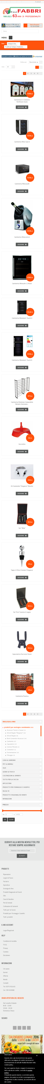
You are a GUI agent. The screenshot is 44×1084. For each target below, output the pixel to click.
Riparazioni (7, 799)
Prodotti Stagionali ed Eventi (15, 795)
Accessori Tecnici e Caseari (16, 730)
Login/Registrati (8, 930)
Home (3, 43)
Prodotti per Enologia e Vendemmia (14, 47)
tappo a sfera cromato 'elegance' (22, 570)
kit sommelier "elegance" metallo (22, 486)
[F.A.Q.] (4, 2)
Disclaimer (6, 955)
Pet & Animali (8, 764)
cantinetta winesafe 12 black (22, 283)
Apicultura (7, 783)
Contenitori (11, 750)
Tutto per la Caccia (10, 779)
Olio (4, 768)
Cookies (5, 952)
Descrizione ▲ (33, 62)
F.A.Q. (5, 945)
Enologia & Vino (12, 44)
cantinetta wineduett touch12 (22, 318)
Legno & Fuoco (9, 772)
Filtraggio (11, 755)
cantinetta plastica (22, 696)
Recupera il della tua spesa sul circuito (12, 25)
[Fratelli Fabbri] (22, 13)
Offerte (5, 976)
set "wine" (22, 528)
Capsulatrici (12, 744)
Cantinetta (11, 741)
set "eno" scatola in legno (22, 612)
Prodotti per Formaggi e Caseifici (16, 787)
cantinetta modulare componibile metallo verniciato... (22, 403)
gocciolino (22, 444)
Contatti (5, 983)
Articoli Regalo (12, 736)
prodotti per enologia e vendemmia (18, 727)
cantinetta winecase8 (22, 184)
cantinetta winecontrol (22, 237)
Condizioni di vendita (9, 941)
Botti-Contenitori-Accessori (17, 738)
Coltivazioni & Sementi (12, 776)
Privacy (5, 948)
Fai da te (6, 791)
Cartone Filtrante (13, 747)
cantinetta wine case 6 (22, 142)
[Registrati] (15, 2)
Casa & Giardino (9, 760)
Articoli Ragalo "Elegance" (16, 733)
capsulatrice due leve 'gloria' (22, 654)
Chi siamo (6, 969)
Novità (5, 979)
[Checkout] (19, 2)
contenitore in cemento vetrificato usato (22, 101)
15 (8, 67)
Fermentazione (13, 752)
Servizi (5, 972)
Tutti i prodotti (8, 917)
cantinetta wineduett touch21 (22, 360)
